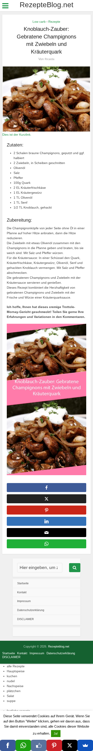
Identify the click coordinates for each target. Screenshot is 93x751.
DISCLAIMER (25, 619)
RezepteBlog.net (46, 5)
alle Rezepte (16, 666)
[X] (70, 745)
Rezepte (54, 21)
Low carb (39, 21)
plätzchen (14, 691)
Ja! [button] (56, 733)
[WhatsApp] (23, 745)
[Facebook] (8, 745)
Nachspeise (15, 686)
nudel (11, 681)
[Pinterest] (54, 745)
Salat (10, 696)
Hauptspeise (16, 671)
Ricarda (49, 59)
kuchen (12, 676)
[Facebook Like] (38, 745)
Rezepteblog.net (58, 646)
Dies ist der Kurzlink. (16, 134)
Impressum (24, 601)
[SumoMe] (85, 745)
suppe (11, 701)
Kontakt (21, 592)
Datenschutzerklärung (30, 610)
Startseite (23, 583)
